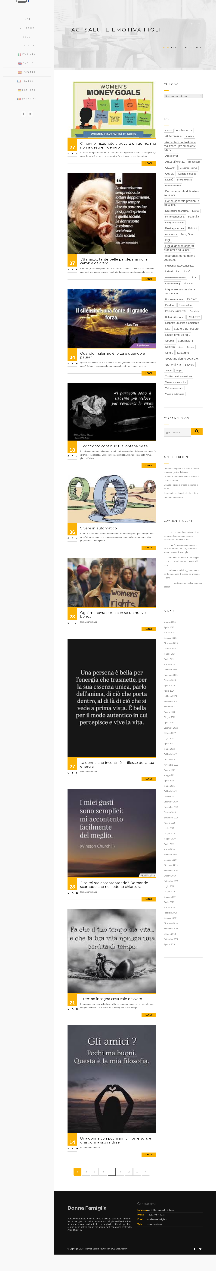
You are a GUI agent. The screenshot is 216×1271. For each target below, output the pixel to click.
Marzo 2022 (169, 749)
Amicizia (189, 136)
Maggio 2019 (170, 897)
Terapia (179, 371)
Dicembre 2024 (171, 675)
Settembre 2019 (171, 881)
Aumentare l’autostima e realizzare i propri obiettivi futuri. (180, 146)
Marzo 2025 (169, 664)
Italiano (29, 54)
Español (29, 72)
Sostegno (183, 352)
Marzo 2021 (169, 786)
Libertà (186, 271)
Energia (195, 211)
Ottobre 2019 (170, 876)
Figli (167, 240)
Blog (27, 36)
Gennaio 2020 (170, 860)
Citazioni (170, 167)
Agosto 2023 (169, 712)
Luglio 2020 (169, 828)
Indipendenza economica (179, 265)
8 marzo (168, 131)
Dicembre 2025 (171, 643)
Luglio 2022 (169, 738)
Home (27, 19)
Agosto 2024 (169, 685)
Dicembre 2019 (171, 865)
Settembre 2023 (171, 706)
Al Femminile (173, 136)
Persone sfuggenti (175, 311)
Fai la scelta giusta (174, 216)
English (29, 63)
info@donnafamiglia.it (157, 1219)
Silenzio (190, 347)
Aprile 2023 (169, 722)
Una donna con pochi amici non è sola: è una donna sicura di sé (115, 1140)
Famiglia (193, 216)
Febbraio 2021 (170, 791)
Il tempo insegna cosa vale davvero (111, 999)
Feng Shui (187, 234)
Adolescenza (184, 130)
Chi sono (27, 27)
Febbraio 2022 (170, 754)
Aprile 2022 (169, 744)
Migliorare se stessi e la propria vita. (179, 291)
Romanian (29, 98)
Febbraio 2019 (170, 913)
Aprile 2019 (169, 902)
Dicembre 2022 (171, 728)
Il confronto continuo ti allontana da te (114, 446)
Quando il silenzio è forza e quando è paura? (112, 355)
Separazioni (185, 340)
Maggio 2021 (170, 775)
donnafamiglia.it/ (154, 1224)
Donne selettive (173, 185)
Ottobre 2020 (170, 812)
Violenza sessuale (174, 388)
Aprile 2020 (169, 844)
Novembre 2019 (171, 870)
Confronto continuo (188, 168)
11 (137, 1172)
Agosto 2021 (169, 770)
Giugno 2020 (169, 833)
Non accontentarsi (174, 299)
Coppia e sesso (187, 173)
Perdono (170, 305)
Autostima (171, 155)
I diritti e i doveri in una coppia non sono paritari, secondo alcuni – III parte (181, 561)
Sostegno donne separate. (182, 358)
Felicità (192, 228)
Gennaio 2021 (170, 796)
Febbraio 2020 (170, 854)
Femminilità (171, 234)
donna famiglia (184, 179)
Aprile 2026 (169, 627)
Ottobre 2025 (170, 648)
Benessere (194, 161)
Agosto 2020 (169, 823)
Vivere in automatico (98, 528)
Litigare (193, 277)
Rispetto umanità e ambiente (182, 322)
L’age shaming (172, 283)
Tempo (168, 370)
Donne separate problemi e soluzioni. (182, 202)
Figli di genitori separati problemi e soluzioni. (179, 247)
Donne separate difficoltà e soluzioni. (181, 193)
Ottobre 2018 (170, 934)
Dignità (169, 179)
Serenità (170, 346)
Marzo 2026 (169, 632)
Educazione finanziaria (176, 211)
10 (129, 1172)
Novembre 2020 (171, 807)
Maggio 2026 (170, 622)
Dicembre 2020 (171, 802)
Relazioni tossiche (174, 317)
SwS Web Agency (119, 1249)
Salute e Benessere (186, 328)
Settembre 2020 (171, 818)
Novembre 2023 (171, 701)
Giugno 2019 (169, 891)
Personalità (185, 305)
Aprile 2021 (169, 781)
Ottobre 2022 (170, 733)
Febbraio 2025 (170, 669)
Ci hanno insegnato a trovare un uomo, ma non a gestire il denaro (118, 145)
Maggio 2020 (170, 839)
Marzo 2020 (169, 849)
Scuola (169, 340)
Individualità (172, 271)
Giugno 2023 (169, 717)
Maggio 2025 (170, 654)
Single (169, 352)
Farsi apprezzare (174, 228)
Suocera (189, 364)
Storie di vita (173, 364)
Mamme (188, 283)
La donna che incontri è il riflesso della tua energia (117, 765)
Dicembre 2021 (171, 759)
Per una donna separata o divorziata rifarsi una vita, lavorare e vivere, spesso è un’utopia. (180, 549)
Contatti (27, 45)
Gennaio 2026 (170, 638)
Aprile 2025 (169, 659)
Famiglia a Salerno (174, 222)
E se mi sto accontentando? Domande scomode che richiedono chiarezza (114, 885)
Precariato (194, 311)
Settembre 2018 (171, 939)
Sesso (181, 347)
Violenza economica (175, 382)
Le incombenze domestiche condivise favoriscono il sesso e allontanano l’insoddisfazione (181, 536)
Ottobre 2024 (170, 680)
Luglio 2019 (169, 886)
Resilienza (194, 317)
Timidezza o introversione (178, 376)
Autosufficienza (175, 161)
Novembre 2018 (171, 928)
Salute (167, 329)
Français (29, 81)
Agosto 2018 (169, 944)
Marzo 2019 (169, 907)
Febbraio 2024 (170, 696)
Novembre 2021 (171, 765)
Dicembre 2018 (171, 923)
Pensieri (192, 299)
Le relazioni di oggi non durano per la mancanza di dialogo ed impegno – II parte (182, 574)
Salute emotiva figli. (177, 334)
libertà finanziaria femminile (175, 278)
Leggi (148, 163)
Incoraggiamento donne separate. (179, 257)
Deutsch (29, 89)
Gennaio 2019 (170, 918)
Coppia (169, 173)
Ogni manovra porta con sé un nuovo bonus (113, 615)
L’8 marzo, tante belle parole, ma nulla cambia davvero (114, 261)
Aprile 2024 (169, 691)
